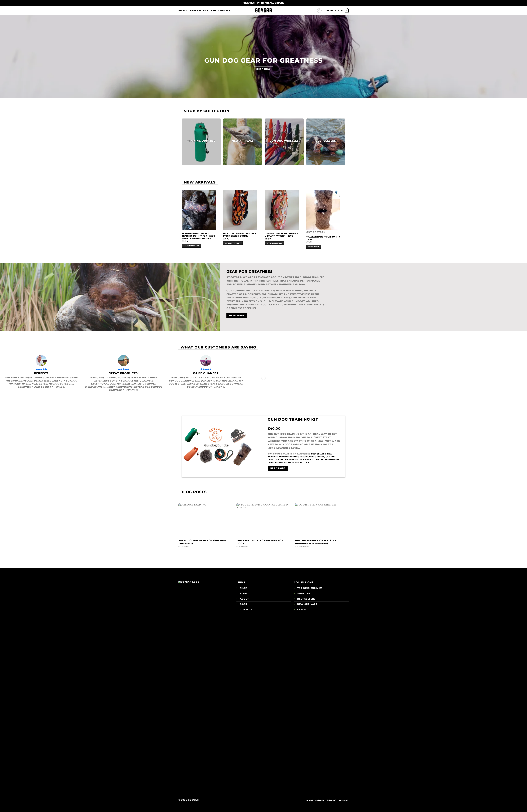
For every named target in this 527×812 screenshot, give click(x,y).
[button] (337, 10)
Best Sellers (199, 10)
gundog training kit (279, 462)
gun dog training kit (301, 459)
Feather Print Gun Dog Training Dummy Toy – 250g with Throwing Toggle (198, 236)
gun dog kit (281, 459)
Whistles (303, 593)
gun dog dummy (315, 457)
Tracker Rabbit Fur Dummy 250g (323, 238)
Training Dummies (289, 457)
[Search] (319, 10)
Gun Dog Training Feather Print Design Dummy (239, 234)
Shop (182, 10)
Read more (313, 247)
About (244, 599)
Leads (301, 609)
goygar (304, 462)
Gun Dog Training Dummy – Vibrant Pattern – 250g (281, 234)
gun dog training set (327, 459)
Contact (246, 609)
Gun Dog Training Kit (293, 419)
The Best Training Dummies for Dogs (259, 542)
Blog (243, 593)
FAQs (243, 604)
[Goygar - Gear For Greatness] (263, 11)
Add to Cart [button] (193, 246)
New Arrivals (220, 10)
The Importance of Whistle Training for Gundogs (315, 542)
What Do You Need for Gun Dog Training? (202, 542)
